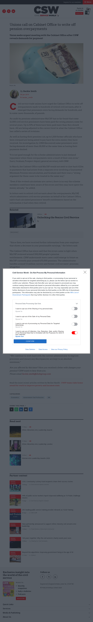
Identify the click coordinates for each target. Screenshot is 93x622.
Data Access (43, 349)
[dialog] (46, 311)
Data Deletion (30, 349)
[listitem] (46, 303)
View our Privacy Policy (59, 349)
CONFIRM (30, 341)
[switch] (75, 308)
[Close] (86, 273)
